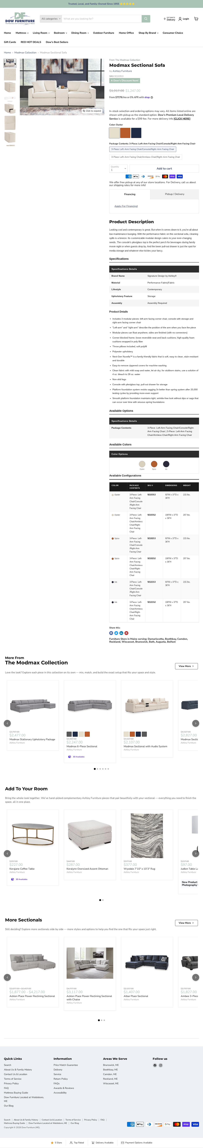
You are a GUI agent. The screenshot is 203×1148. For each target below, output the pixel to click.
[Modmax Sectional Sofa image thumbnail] (10, 63)
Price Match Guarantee (66, 1065)
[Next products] (195, 723)
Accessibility (60, 1092)
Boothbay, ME (110, 1069)
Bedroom (59, 33)
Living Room (40, 33)
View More (185, 666)
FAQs (56, 1083)
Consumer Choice (173, 33)
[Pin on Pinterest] (126, 633)
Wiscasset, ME (111, 1083)
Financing (129, 194)
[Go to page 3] (100, 769)
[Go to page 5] (105, 769)
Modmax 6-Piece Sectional (82, 746)
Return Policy (61, 1078)
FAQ (6, 1088)
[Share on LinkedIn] (121, 633)
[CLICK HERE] (182, 119)
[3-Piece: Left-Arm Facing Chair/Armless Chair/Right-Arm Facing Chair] (146, 160)
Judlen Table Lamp (191, 869)
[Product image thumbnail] (10, 74)
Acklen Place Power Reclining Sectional (32, 996)
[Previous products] (7, 723)
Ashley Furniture (122, 71)
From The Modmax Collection (124, 60)
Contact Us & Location (15, 1074)
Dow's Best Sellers (57, 42)
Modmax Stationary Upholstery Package (32, 739)
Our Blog (8, 1105)
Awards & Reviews (64, 1088)
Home (7, 33)
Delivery (58, 1069)
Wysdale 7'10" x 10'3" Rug (139, 869)
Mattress (21, 33)
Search (7, 1065)
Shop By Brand (148, 33)
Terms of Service (12, 1078)
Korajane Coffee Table (22, 869)
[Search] (146, 18)
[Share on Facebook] (111, 633)
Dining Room (79, 33)
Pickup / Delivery (174, 194)
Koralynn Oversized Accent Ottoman (87, 869)
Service (57, 1074)
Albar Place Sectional (136, 996)
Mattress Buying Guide (16, 1092)
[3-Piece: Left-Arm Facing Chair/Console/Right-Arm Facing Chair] (143, 153)
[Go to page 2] (97, 769)
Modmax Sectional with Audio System (145, 746)
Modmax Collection (25, 52)
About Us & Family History (18, 1069)
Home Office (126, 33)
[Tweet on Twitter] (116, 633)
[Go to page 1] (95, 769)
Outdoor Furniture (103, 33)
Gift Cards (10, 42)
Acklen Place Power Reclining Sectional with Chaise (89, 997)
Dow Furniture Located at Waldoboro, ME (48, 1123)
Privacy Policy (11, 1083)
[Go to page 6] (108, 769)
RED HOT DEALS (31, 42)
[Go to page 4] (103, 769)
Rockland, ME (110, 1078)
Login (186, 18)
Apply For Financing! (126, 206)
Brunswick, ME (111, 1065)
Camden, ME (110, 1074)
